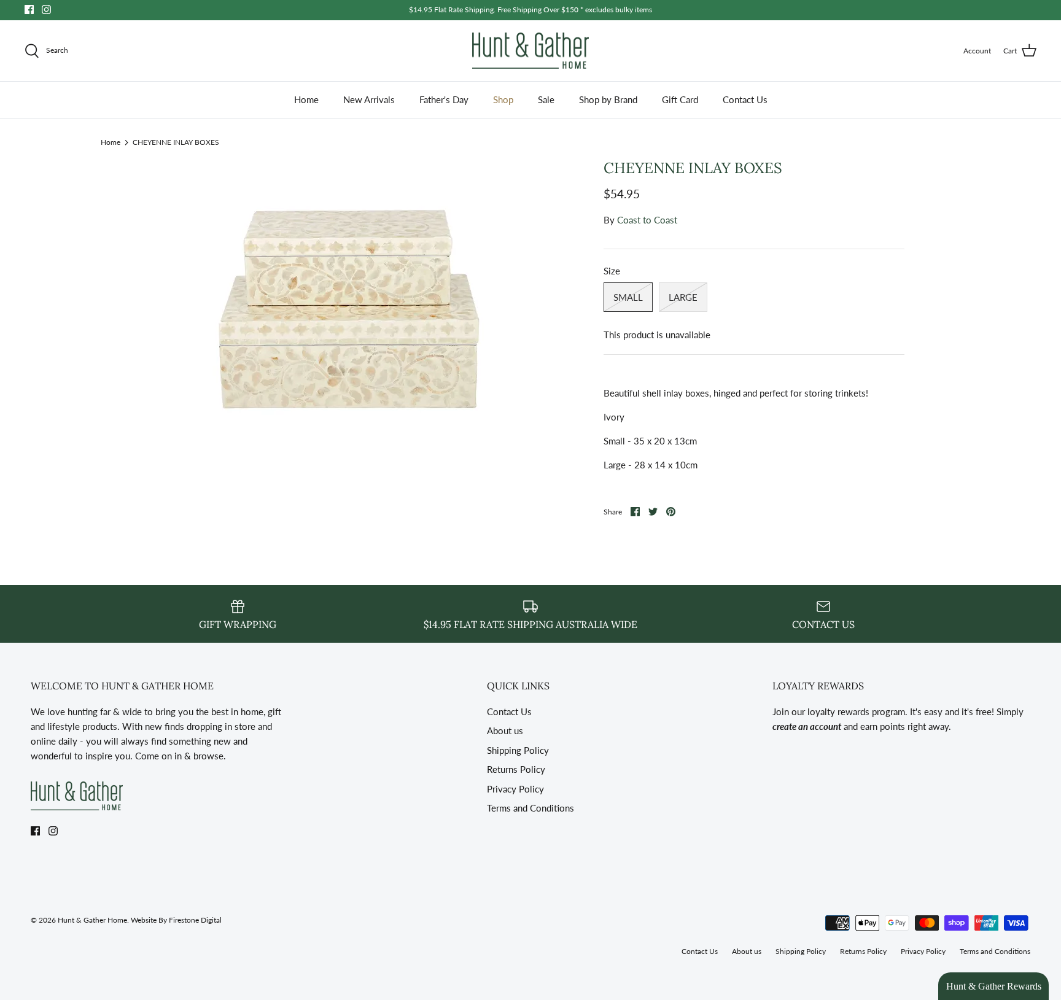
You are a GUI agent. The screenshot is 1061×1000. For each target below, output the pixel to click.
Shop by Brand (608, 99)
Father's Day (443, 99)
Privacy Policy (515, 788)
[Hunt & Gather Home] (530, 51)
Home (306, 99)
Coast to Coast (647, 219)
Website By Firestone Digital (176, 919)
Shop (503, 99)
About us (505, 730)
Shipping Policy (518, 750)
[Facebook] (29, 9)
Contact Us (745, 99)
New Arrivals (369, 99)
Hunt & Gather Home (92, 919)
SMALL (628, 297)
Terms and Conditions (530, 807)
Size (612, 270)
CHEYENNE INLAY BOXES (176, 141)
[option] (350, 307)
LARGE (683, 297)
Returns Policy (516, 769)
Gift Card (680, 99)
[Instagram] (46, 9)
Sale (546, 99)
